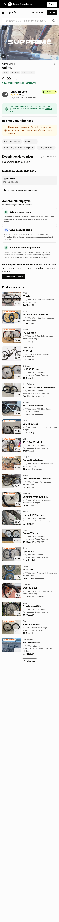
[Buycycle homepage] (11, 12)
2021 (6, 73)
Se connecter (38, 12)
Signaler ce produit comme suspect (22, 190)
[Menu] (3, 12)
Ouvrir (51, 4)
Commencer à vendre (13, 276)
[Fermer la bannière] (5, 4)
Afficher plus (29, 661)
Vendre (52, 12)
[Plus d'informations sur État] (19, 141)
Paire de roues (28, 73)
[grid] (9, 312)
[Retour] (4, 28)
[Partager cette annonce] (54, 64)
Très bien (15, 73)
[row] (9, 312)
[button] (28, 305)
